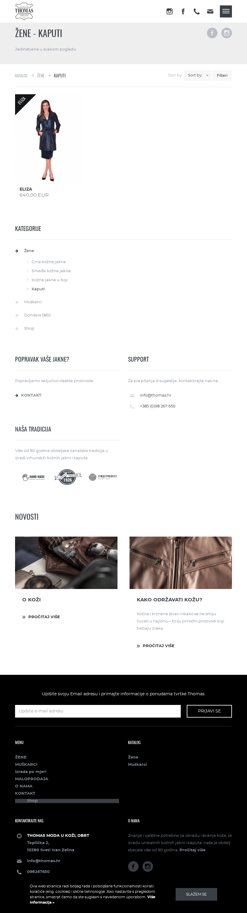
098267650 (38, 872)
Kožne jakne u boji (50, 280)
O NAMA (24, 786)
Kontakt (31, 395)
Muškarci (33, 302)
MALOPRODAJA (31, 779)
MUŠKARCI (26, 765)
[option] (66, 579)
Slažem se (196, 894)
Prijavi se (209, 711)
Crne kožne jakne (49, 262)
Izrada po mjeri (30, 772)
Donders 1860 (37, 315)
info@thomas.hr (155, 395)
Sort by (175, 75)
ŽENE (21, 757)
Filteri (222, 76)
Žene (29, 251)
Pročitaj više (192, 850)
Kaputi (38, 289)
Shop (29, 329)
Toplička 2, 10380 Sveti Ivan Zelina (58, 843)
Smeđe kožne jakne (51, 271)
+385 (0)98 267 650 (158, 406)
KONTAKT (25, 794)
